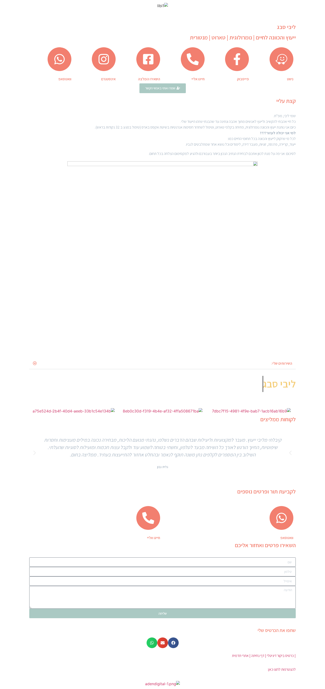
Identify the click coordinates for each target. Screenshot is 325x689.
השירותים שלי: (281, 363)
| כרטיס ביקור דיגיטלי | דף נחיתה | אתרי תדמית (264, 655)
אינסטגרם (108, 79)
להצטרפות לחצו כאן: (282, 669)
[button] (162, 363)
